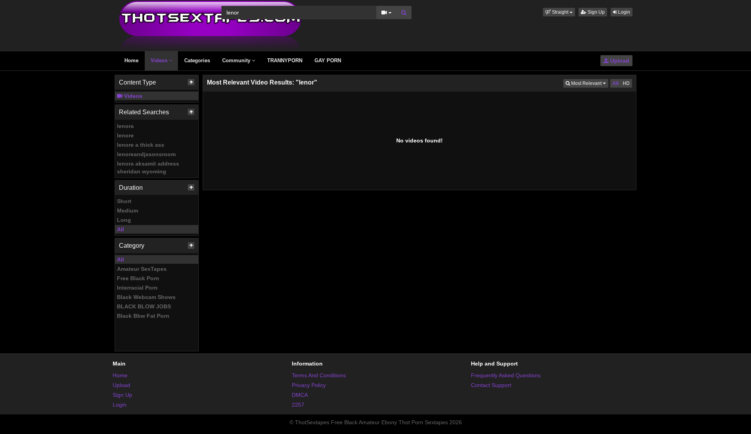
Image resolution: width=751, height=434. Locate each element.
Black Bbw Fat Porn (143, 316)
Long (124, 220)
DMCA (300, 395)
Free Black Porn (138, 278)
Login (623, 12)
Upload (619, 61)
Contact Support (491, 385)
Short (124, 201)
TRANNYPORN (284, 60)
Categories (197, 60)
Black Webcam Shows (146, 297)
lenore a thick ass (140, 145)
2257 (298, 405)
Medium (127, 210)
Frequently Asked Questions (506, 375)
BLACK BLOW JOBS (144, 306)
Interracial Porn (137, 288)
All (120, 229)
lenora (125, 126)
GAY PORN (327, 60)
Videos (160, 60)
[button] (559, 12)
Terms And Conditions (319, 375)
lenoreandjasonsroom (146, 154)
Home (131, 60)
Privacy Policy (309, 385)
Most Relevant (589, 83)
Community (237, 60)
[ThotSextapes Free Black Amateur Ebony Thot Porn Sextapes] (210, 25)
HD (626, 83)
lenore (125, 135)
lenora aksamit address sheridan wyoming (148, 167)
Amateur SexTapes (142, 269)
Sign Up (595, 12)
